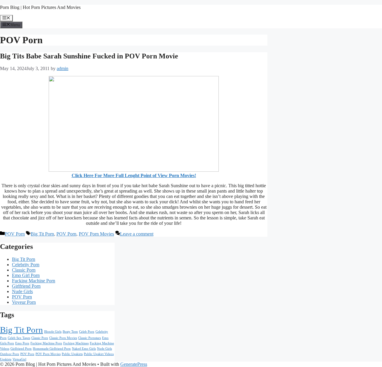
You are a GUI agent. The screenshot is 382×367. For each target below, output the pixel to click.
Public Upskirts (72, 354)
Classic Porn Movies (63, 338)
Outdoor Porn (9, 354)
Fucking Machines (76, 343)
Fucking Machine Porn (33, 280)
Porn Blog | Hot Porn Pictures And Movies (40, 7)
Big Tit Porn (42, 233)
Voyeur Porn (24, 302)
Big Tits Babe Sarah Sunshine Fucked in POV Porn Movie (89, 56)
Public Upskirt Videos (99, 354)
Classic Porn (24, 269)
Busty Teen (70, 331)
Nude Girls (22, 291)
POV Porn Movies (96, 233)
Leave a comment (136, 233)
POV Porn (15, 233)
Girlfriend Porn (26, 286)
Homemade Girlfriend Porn (52, 348)
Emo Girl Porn (26, 275)
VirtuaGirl (19, 359)
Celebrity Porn (25, 264)
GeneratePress (133, 364)
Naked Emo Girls (84, 348)
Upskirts (5, 359)
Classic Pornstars (89, 338)
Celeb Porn (86, 331)
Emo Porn (22, 343)
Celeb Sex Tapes (19, 338)
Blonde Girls (52, 331)
